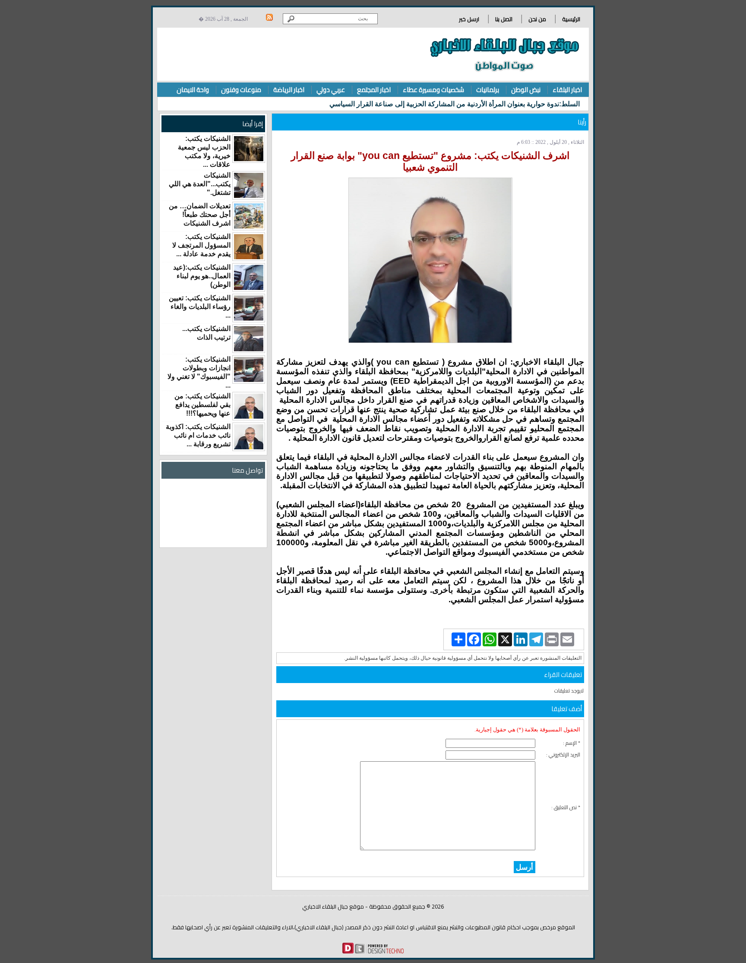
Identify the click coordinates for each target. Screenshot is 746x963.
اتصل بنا (503, 19)
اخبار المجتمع (374, 89)
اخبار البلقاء (567, 89)
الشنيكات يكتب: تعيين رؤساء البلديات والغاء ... (200, 306)
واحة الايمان (193, 89)
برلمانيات (487, 89)
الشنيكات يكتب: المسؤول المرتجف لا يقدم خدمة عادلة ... (201, 245)
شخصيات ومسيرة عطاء (433, 89)
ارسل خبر (469, 19)
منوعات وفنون (241, 89)
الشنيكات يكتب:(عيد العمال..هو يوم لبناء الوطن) (202, 276)
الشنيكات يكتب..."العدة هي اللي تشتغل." (200, 184)
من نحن (537, 19)
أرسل (524, 867)
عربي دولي (330, 89)
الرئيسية (571, 19)
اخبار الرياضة (288, 89)
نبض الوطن (526, 89)
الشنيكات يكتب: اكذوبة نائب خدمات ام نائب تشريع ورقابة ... (198, 435)
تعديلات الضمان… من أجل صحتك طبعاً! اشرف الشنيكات (200, 214)
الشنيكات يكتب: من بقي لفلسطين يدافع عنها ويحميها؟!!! (202, 404)
